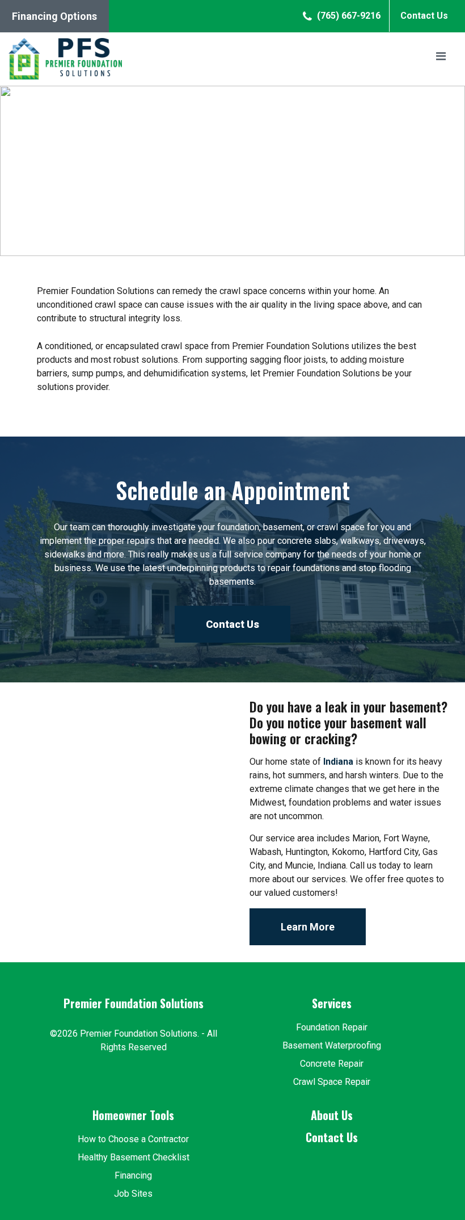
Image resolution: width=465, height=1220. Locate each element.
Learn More (308, 927)
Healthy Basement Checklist (133, 1157)
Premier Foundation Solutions (134, 1003)
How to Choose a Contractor (133, 1139)
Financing (133, 1175)
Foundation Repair (331, 1027)
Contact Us (424, 15)
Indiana (338, 761)
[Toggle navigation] (440, 59)
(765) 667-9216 (348, 15)
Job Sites (133, 1193)
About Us (332, 1114)
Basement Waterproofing (331, 1045)
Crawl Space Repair (331, 1081)
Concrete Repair (331, 1063)
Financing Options (54, 16)
